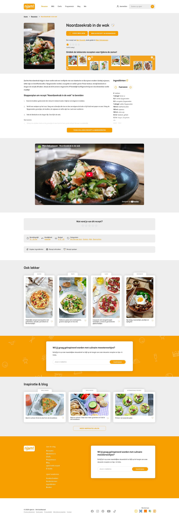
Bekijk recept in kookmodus (103, 33)
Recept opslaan (72, 249)
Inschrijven (117, 362)
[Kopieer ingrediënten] (127, 80)
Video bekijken (78, 33)
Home (26, 17)
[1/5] (73, 44)
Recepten (34, 17)
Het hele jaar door (76, 239)
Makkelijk (47, 239)
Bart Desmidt (81, 40)
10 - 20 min (33, 239)
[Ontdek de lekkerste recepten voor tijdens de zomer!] (110, 63)
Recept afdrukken (55, 249)
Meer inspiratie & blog (89, 428)
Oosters (85, 239)
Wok (90, 239)
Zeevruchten (97, 239)
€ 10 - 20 (61, 239)
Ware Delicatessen (102, 40)
